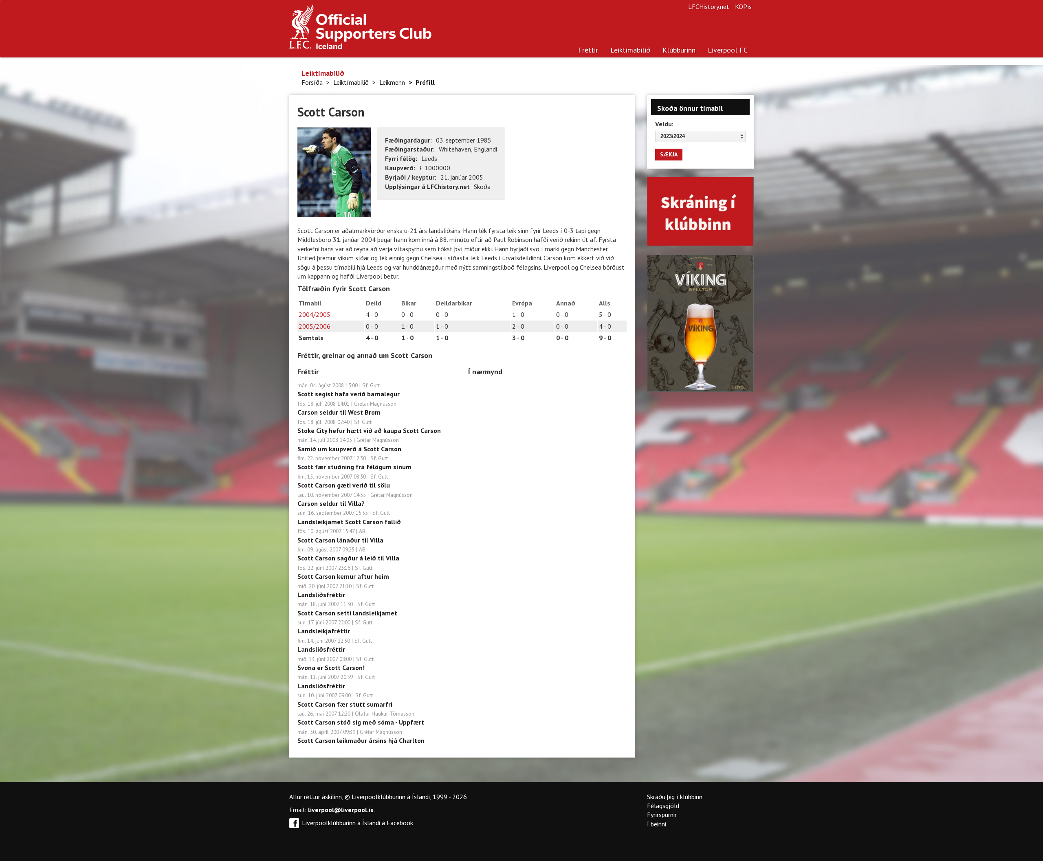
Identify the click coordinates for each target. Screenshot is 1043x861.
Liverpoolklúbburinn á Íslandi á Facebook (357, 823)
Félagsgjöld (663, 806)
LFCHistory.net (708, 6)
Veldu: (664, 124)
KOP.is (743, 6)
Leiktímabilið (630, 50)
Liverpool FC (728, 50)
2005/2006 (314, 326)
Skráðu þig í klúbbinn (674, 797)
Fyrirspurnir (662, 814)
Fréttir (588, 50)
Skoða (482, 186)
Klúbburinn (678, 50)
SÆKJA (669, 154)
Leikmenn (392, 82)
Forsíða (312, 82)
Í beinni (656, 824)
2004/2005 (314, 314)
